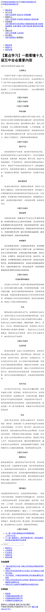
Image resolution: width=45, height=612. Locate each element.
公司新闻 (8, 550)
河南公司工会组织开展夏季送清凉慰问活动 (21, 584)
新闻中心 (8, 47)
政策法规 (8, 50)
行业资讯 (8, 553)
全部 (7, 15)
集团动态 (8, 555)
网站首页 (8, 10)
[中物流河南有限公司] (22, 3)
